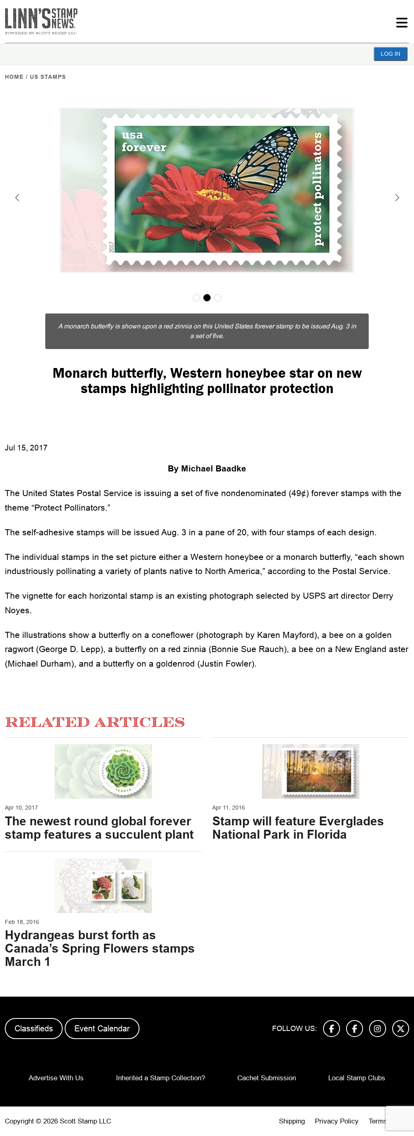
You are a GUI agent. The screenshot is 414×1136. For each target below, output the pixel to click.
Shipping (292, 1121)
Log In (390, 53)
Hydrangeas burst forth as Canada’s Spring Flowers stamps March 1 (100, 948)
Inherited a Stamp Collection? (160, 1078)
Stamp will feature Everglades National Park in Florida (298, 827)
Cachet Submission (266, 1078)
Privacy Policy (337, 1121)
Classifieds (34, 1028)
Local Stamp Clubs (356, 1078)
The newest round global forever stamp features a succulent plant (99, 827)
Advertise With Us (56, 1078)
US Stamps (48, 77)
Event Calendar (102, 1028)
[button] (17, 197)
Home (14, 77)
